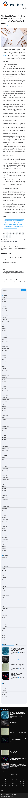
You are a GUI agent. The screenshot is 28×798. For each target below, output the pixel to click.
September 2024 (5, 348)
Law (3, 597)
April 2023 (4, 386)
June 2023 (4, 381)
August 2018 (4, 508)
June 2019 (4, 486)
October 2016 (5, 541)
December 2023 (5, 368)
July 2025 (4, 326)
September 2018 (5, 506)
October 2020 (5, 450)
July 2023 (4, 379)
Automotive (4, 557)
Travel (3, 637)
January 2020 (5, 470)
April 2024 (4, 359)
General (3, 584)
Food (3, 575)
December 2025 (5, 315)
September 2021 (5, 426)
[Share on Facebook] (7, 233)
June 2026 (4, 301)
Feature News (5, 570)
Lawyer (3, 599)
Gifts (3, 588)
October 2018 (5, 504)
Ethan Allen (4, 25)
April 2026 (4, 306)
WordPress (9, 796)
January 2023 (5, 390)
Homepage (4, 688)
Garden (3, 581)
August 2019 (4, 481)
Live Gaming (4, 601)
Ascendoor (24, 794)
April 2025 (4, 332)
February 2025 (5, 337)
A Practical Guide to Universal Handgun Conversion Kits (17, 658)
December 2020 (5, 446)
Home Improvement (6, 593)
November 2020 (5, 448)
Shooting (4, 621)
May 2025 (4, 330)
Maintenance (4, 604)
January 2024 (5, 366)
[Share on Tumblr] (4, 236)
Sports (3, 628)
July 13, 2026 (23, 732)
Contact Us (4, 685)
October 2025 (5, 319)
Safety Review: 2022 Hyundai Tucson (11, 279)
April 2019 (4, 490)
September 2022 (5, 399)
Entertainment (5, 566)
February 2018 (5, 519)
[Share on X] (10, 233)
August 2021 (4, 428)
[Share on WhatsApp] (16, 233)
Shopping (4, 624)
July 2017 (4, 528)
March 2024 (4, 361)
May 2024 (4, 357)
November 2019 (5, 475)
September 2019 (5, 479)
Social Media (4, 626)
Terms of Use (4, 698)
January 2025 (5, 339)
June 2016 (4, 546)
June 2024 (4, 355)
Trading (3, 635)
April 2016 (4, 548)
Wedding (4, 639)
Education (4, 564)
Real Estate (4, 615)
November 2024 (5, 344)
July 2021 (4, 430)
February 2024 (5, 364)
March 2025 (4, 335)
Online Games (5, 608)
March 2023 (4, 388)
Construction (4, 561)
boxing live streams (9, 239)
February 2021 (5, 441)
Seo (3, 619)
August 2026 (4, 297)
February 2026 (5, 310)
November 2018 (5, 501)
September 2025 (5, 321)
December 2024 (5, 341)
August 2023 (4, 377)
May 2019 (4, 488)
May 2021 (4, 435)
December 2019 (5, 472)
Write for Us (4, 692)
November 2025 (5, 317)
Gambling (4, 577)
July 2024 (4, 352)
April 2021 (4, 437)
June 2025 (4, 328)
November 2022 (5, 395)
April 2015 (4, 550)
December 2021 (5, 419)
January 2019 (5, 497)
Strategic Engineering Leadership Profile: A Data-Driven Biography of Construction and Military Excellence (18, 758)
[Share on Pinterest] (20, 233)
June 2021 (4, 432)
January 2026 (5, 312)
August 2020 (4, 455)
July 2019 (4, 484)
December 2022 (5, 392)
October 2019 (5, 477)
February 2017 (5, 537)
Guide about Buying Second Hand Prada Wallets (14, 257)
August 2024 (4, 350)
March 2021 (4, 439)
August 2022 (4, 401)
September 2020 (5, 452)
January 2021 (5, 444)
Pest (3, 610)
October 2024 (5, 346)
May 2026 (4, 304)
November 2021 (5, 421)
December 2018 (5, 499)
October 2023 (5, 372)
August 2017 (4, 526)
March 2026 (4, 308)
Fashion (3, 568)
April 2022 (4, 410)
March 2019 (4, 492)
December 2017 (5, 521)
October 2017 (5, 524)
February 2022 (5, 415)
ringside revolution (5, 241)
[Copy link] (10, 236)
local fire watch (21, 239)
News (3, 606)
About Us (4, 690)
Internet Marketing (5, 595)
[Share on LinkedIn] (13, 233)
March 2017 (4, 535)
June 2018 (4, 512)
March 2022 (4, 412)
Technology (4, 633)
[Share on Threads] (7, 236)
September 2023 (5, 375)
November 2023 (5, 370)
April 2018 (4, 517)
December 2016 (5, 539)
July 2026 (4, 299)
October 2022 (5, 397)
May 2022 (4, 408)
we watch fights (13, 241)
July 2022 (4, 404)
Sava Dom (12, 794)
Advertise (4, 694)
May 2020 (4, 461)
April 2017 (4, 532)
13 (12, 781)
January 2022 (5, 417)
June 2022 (4, 406)
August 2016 (4, 544)
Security (3, 617)
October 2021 (5, 424)
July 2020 (4, 457)
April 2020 (4, 464)
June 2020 (4, 459)
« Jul (2, 790)
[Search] (26, 8)
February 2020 (5, 468)
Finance (3, 573)
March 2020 (4, 466)
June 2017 (4, 530)
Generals (4, 586)
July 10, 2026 (23, 741)
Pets (3, 613)
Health (3, 590)
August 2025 (4, 324)
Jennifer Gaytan (15, 652)
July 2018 (4, 510)
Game (3, 579)
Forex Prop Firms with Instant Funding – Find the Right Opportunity (17, 674)
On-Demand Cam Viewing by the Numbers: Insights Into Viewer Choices (17, 665)
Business (16, 239)
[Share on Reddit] (23, 233)
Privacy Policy (4, 696)
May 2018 (4, 515)
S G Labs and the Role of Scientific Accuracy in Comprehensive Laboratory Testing (17, 649)
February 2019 (5, 495)
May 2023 (4, 384)
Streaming (4, 630)
